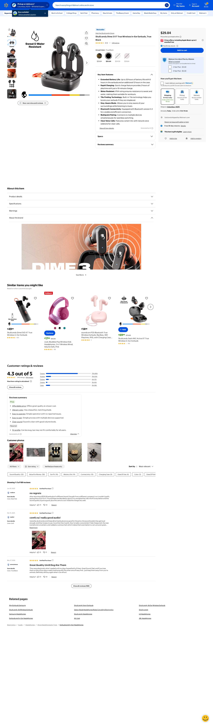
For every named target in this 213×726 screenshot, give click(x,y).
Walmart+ (203, 13)
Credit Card (191, 13)
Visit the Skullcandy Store (105, 33)
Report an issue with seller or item (177, 122)
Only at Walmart (177, 13)
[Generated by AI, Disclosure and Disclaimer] (152, 128)
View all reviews (15, 387)
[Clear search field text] (161, 5)
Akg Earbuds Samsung (17, 605)
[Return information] (176, 46)
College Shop (71, 13)
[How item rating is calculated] (31, 381)
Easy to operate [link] (18, 414)
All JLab (77, 618)
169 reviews (29, 377)
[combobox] (111, 5)
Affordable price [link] (19, 406)
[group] (107, 43)
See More (80, 275)
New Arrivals (107, 13)
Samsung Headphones (17, 614)
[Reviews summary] (109, 43)
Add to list (173, 138)
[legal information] (180, 37)
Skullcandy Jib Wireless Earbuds (21, 610)
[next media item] (86, 63)
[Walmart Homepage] (6, 5)
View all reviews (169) (81, 586)
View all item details (107, 128)
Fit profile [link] (16, 430)
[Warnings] (152, 211)
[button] (179, 5)
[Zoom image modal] (86, 43)
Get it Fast (84, 13)
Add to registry (196, 138)
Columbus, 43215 (173, 107)
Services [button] (24, 13)
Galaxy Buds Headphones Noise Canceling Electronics (93, 610)
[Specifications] (152, 204)
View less (73, 434)
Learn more (187, 132)
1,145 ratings (115, 43)
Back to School (57, 13)
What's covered (174, 61)
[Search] (167, 5)
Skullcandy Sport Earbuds (83, 605)
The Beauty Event (122, 13)
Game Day (136, 13)
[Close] (45, 13)
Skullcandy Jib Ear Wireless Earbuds (152, 605)
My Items (163, 13)
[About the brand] (152, 218)
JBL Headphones (145, 618)
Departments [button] (9, 13)
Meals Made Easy (150, 13)
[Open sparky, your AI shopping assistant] (205, 718)
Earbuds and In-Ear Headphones (21, 618)
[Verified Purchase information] (53, 488)
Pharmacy (95, 13)
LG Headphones (144, 614)
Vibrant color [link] (17, 410)
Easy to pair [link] (17, 418)
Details (183, 126)
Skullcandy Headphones (83, 614)
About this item (15, 188)
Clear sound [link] (17, 422)
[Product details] (152, 197)
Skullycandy (143, 610)
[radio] (99, 57)
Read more (33, 528)
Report (54, 505)
